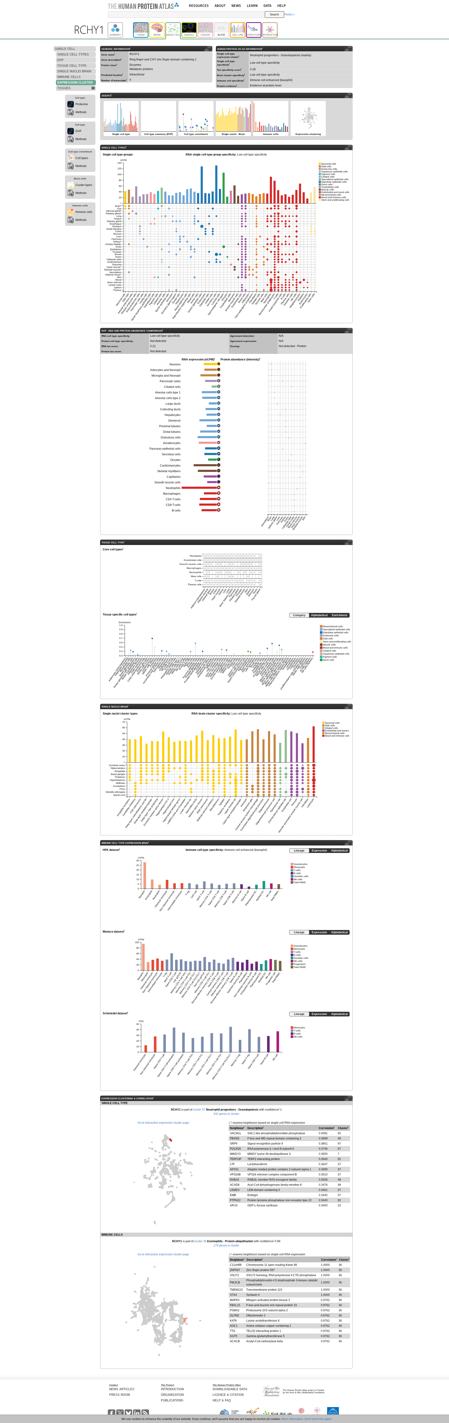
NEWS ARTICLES (121, 1389)
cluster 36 (200, 1241)
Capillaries (174, 476)
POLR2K (235, 1148)
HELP (281, 5)
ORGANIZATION (172, 1395)
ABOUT (220, 5)
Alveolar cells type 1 (168, 392)
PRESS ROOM (119, 1395)
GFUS (234, 1205)
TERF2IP (235, 1159)
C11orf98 (236, 1265)
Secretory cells (171, 454)
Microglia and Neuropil (166, 375)
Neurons (175, 364)
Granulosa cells (171, 437)
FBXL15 (235, 1305)
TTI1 (232, 1331)
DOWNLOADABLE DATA (230, 1389)
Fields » (290, 14)
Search (274, 14)
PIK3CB (235, 1282)
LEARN (252, 5)
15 (230, 1122)
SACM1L (235, 1133)
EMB (233, 1195)
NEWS (236, 5)
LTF (232, 1164)
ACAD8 (234, 1184)
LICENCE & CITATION (228, 1395)
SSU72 (234, 1275)
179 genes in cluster (226, 1245)
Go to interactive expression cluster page (163, 1122)
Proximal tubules (170, 426)
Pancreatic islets (170, 381)
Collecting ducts (170, 409)
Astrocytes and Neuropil (165, 370)
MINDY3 (235, 1154)
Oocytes (175, 460)
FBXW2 (234, 1138)
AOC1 (234, 1325)
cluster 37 (199, 1109)
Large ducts (173, 403)
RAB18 (234, 1179)
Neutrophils (173, 488)
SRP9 (233, 1143)
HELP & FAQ (222, 1400)
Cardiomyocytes (170, 465)
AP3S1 (234, 1169)
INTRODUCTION (172, 1389)
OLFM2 (234, 1315)
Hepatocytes (173, 415)
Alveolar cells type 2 (168, 398)
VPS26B (235, 1174)
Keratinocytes (172, 443)
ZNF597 (235, 1270)
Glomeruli (174, 420)
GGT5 (233, 1336)
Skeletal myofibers (169, 471)
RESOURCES (199, 5)
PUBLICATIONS (172, 1400)
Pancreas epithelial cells (165, 448)
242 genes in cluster (226, 1113)
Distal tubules (172, 432)
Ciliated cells (172, 387)
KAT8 (233, 1320)
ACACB (235, 1341)
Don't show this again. (318, 1419)
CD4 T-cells (173, 499)
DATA (268, 5)
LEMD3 (234, 1190)
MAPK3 (234, 1300)
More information (292, 1419)
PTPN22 (235, 1200)
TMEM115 (236, 1289)
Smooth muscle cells (167, 482)
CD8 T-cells (173, 505)
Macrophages (172, 493)
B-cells (176, 510)
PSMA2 (234, 1310)
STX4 (233, 1295)
